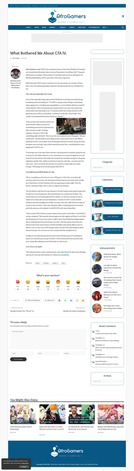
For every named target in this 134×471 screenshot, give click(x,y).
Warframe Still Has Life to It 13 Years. (106, 364)
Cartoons (76, 417)
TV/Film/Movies (46, 422)
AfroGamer (16, 58)
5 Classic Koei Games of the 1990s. (106, 333)
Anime (13, 419)
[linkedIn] (71, 300)
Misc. (21, 419)
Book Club (111, 419)
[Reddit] (77, 300)
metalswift (65, 255)
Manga (118, 419)
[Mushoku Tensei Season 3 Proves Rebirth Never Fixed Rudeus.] (15, 74)
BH (18, 419)
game (56, 83)
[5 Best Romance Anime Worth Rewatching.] (23, 414)
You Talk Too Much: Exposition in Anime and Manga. (112, 267)
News (26, 419)
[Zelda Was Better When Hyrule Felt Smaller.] (97, 257)
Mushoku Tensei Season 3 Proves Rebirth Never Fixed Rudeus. (15, 84)
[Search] (123, 27)
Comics (84, 417)
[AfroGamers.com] (67, 16)
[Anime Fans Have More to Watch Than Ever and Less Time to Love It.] (52, 414)
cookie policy (25, 463)
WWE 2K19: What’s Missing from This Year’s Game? (112, 294)
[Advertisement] (67, 38)
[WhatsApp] (65, 300)
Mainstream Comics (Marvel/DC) (82, 419)
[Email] (83, 300)
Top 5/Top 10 (15, 422)
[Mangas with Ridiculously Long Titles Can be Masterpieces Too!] (111, 414)
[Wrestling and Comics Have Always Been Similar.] (97, 308)
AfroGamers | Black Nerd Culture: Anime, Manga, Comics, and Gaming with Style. (74, 464)
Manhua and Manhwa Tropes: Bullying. (107, 340)
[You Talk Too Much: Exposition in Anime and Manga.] (97, 269)
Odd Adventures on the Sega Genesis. (106, 357)
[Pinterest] (59, 300)
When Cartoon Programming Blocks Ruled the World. (108, 349)
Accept (24, 466)
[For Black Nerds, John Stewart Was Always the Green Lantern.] (81, 414)
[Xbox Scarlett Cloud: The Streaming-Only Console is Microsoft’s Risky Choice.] (97, 282)
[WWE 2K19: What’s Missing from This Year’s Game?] (97, 296)
